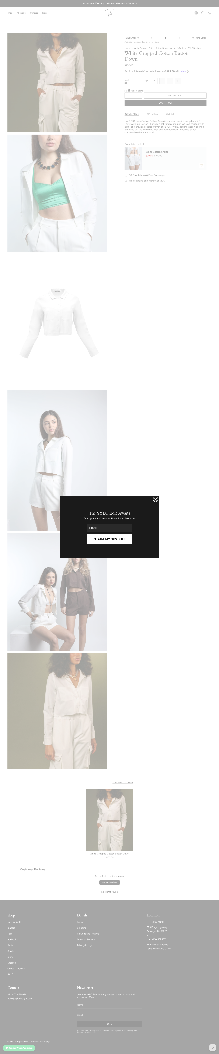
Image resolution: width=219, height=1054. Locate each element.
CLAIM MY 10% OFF (110, 539)
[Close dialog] (155, 499)
